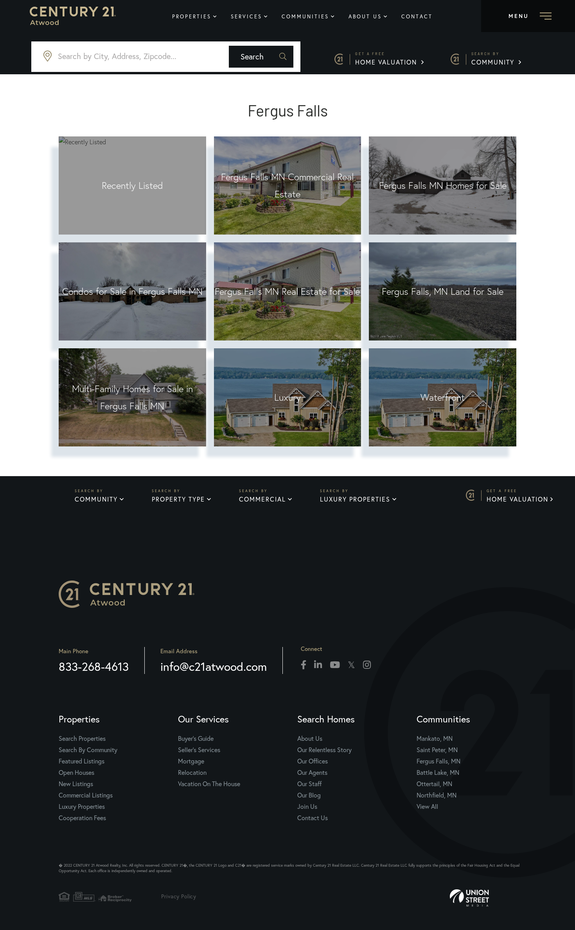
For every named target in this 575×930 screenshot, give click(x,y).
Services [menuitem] (246, 16)
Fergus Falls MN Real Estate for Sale (287, 291)
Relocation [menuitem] (192, 772)
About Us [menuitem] (365, 16)
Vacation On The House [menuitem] (209, 783)
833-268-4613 (94, 666)
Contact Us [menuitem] (312, 818)
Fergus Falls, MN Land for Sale (442, 291)
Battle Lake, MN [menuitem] (438, 772)
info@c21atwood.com (213, 666)
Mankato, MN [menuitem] (435, 738)
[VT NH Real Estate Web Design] (493, 898)
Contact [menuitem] (417, 16)
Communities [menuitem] (305, 16)
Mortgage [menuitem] (191, 761)
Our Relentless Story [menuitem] (324, 749)
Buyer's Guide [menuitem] (196, 738)
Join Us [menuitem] (307, 806)
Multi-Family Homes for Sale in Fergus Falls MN (132, 397)
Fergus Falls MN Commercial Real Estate (287, 185)
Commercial (262, 499)
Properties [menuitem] (191, 16)
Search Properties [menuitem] (82, 738)
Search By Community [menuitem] (88, 749)
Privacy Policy (178, 896)
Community (494, 59)
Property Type (178, 499)
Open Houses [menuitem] (76, 772)
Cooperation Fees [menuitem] (82, 818)
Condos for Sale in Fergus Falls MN (132, 291)
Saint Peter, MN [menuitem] (437, 749)
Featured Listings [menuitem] (81, 761)
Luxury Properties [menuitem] (82, 806)
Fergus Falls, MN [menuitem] (438, 761)
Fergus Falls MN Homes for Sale (443, 185)
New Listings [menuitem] (76, 783)
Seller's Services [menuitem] (199, 749)
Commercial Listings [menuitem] (86, 795)
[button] (261, 57)
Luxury (287, 397)
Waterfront (442, 397)
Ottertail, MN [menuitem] (434, 783)
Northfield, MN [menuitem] (436, 795)
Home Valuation (387, 59)
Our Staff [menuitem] (309, 783)
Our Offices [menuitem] (312, 761)
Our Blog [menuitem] (309, 795)
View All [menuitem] (427, 806)
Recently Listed (132, 185)
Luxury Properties (355, 499)
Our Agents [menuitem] (312, 772)
